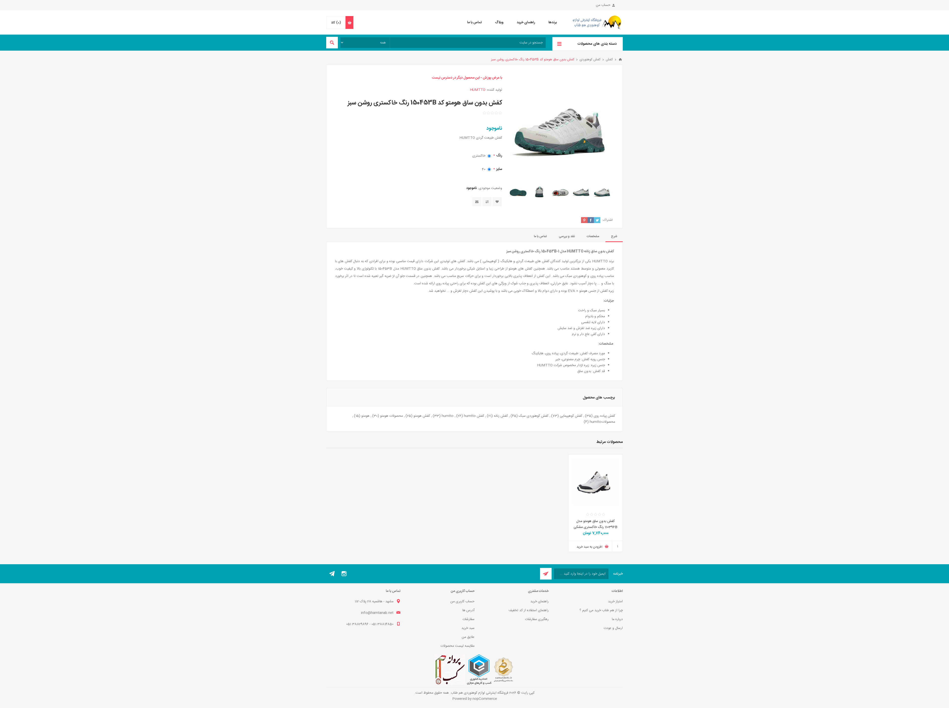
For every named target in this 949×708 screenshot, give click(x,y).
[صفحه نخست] (620, 59)
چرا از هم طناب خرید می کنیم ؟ (601, 610)
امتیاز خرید (615, 601)
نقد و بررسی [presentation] (567, 236)
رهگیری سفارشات (537, 619)
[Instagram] (344, 574)
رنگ (499, 156)
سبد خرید (467, 628)
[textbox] (468, 42)
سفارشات (468, 619)
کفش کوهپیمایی (571, 416)
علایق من (468, 637)
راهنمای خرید (539, 601)
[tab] (614, 236)
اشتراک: (607, 220)
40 (483, 169)
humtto (447, 416)
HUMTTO (477, 90)
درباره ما (617, 619)
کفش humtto (474, 416)
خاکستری (478, 156)
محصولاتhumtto (602, 422)
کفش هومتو (421, 416)
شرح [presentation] (614, 236)
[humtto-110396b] (595, 482)
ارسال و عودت (613, 628)
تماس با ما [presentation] (540, 236)
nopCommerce (485, 699)
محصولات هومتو (391, 416)
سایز (499, 169)
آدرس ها (468, 610)
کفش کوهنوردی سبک (533, 416)
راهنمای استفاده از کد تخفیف (529, 610)
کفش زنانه (501, 416)
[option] (602, 191)
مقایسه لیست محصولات (457, 646)
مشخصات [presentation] (593, 236)
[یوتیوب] (332, 574)
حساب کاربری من (462, 601)
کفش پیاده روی (604, 416)
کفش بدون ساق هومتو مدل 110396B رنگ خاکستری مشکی (595, 524)
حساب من (603, 5)
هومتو (365, 416)
